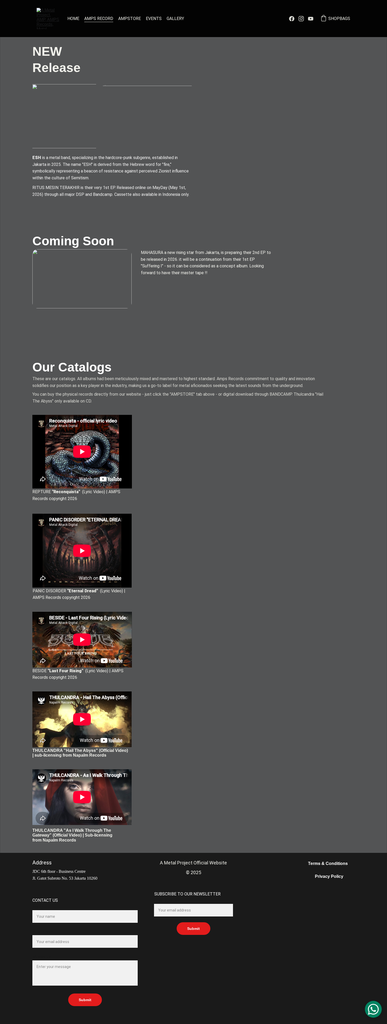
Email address (167, 900)
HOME (73, 18)
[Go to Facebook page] (294, 18)
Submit (85, 1000)
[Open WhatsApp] (373, 1009)
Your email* (42, 931)
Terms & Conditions (328, 863)
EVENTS (154, 18)
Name (37, 906)
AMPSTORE (129, 18)
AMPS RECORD (98, 18)
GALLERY (175, 18)
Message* (41, 956)
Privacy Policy (329, 876)
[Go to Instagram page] (303, 18)
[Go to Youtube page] (310, 18)
